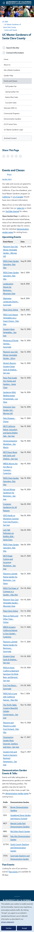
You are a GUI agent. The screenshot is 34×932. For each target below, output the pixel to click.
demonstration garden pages (17, 793)
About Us (7, 65)
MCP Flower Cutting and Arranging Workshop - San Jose (9, 562)
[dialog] (17, 916)
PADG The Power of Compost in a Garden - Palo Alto (10, 591)
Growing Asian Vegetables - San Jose (9, 332)
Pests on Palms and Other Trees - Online (10, 619)
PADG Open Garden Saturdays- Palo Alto (11, 264)
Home (6, 59)
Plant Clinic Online (10, 309)
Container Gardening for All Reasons (10, 507)
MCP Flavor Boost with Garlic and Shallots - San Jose (10, 455)
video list (20, 208)
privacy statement (7, 922)
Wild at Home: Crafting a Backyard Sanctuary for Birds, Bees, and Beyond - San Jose (11, 674)
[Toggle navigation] (4, 3)
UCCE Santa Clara (10, 124)
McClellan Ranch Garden (20, 831)
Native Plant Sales (11, 97)
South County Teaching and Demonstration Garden (19, 847)
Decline (8, 928)
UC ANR (5, 22)
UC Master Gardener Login (13, 129)
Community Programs (12, 113)
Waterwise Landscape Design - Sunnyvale (11, 301)
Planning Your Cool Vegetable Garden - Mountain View (11, 602)
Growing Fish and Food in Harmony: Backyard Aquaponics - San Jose (10, 758)
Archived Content (10, 138)
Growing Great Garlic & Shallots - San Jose (10, 659)
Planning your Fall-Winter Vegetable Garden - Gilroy (10, 355)
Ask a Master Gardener (12, 70)
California (6, 197)
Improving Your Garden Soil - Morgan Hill (9, 410)
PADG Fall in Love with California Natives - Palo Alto (10, 696)
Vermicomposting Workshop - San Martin (10, 444)
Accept (24, 928)
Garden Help (8, 75)
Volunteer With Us (10, 108)
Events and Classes (10, 81)
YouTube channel (12, 211)
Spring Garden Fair (12, 92)
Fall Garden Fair (11, 86)
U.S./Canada (18, 197)
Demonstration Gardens (12, 119)
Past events (13, 871)
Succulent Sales (10, 102)
